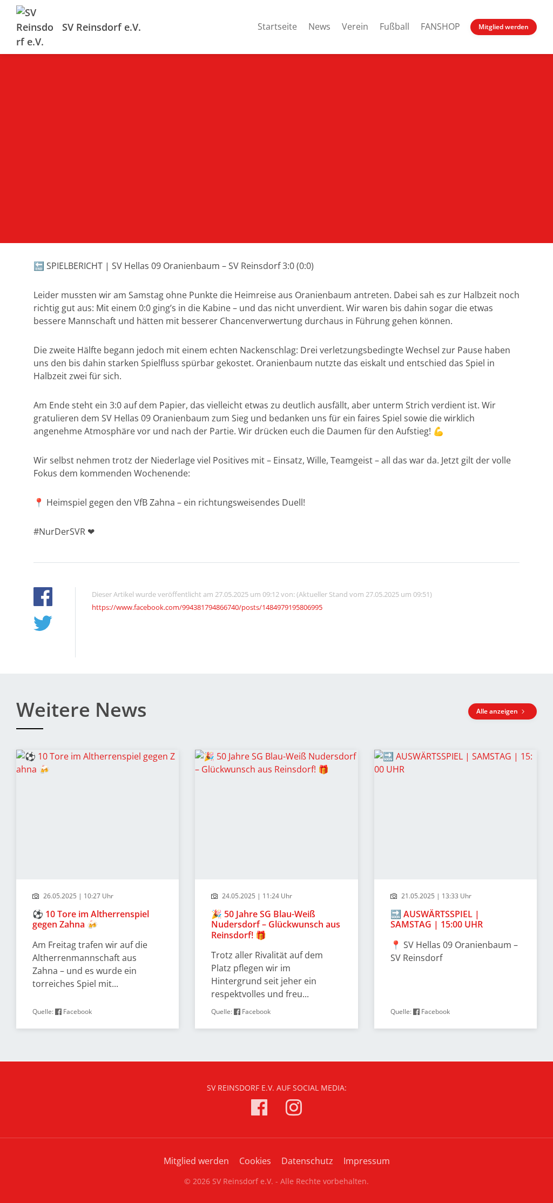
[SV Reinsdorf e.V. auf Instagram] (294, 1109)
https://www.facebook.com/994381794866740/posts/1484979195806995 (207, 607)
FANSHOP (440, 26)
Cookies (255, 1161)
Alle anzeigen (498, 711)
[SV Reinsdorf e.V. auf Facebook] (259, 1109)
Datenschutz (307, 1161)
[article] (97, 889)
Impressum (366, 1161)
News (319, 26)
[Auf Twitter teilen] (42, 625)
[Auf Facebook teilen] (42, 598)
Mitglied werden (503, 26)
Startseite (277, 26)
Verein (355, 26)
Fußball (394, 26)
